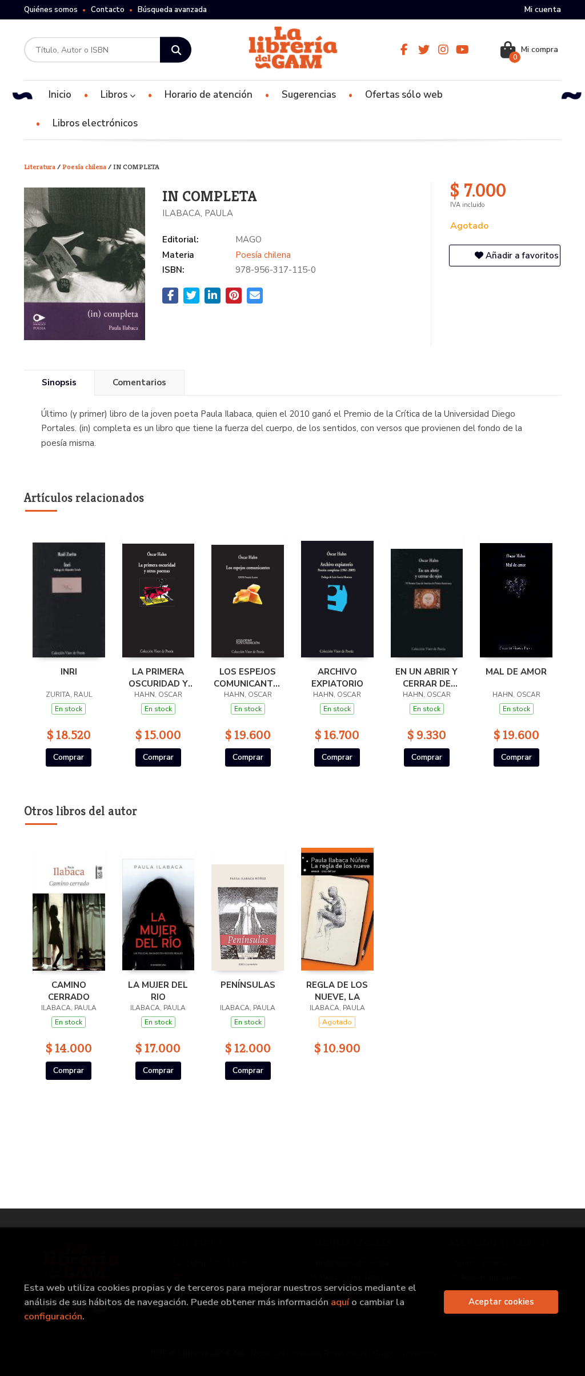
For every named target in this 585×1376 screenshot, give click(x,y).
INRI (69, 671)
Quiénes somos (51, 10)
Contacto (108, 10)
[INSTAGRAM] (443, 49)
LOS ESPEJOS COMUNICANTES (248, 677)
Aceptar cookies (501, 1301)
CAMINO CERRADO (69, 990)
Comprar (68, 757)
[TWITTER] (423, 49)
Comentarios (139, 382)
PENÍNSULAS (248, 985)
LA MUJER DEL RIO (158, 990)
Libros (115, 94)
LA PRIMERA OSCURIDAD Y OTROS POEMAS (158, 677)
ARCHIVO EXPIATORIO (337, 677)
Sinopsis (59, 382)
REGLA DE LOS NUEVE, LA (337, 990)
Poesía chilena (85, 166)
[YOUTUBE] (462, 49)
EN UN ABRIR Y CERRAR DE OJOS (426, 677)
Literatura (40, 166)
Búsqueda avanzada (172, 10)
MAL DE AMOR (516, 671)
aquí (340, 1302)
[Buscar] (175, 50)
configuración (53, 1316)
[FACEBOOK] (404, 49)
